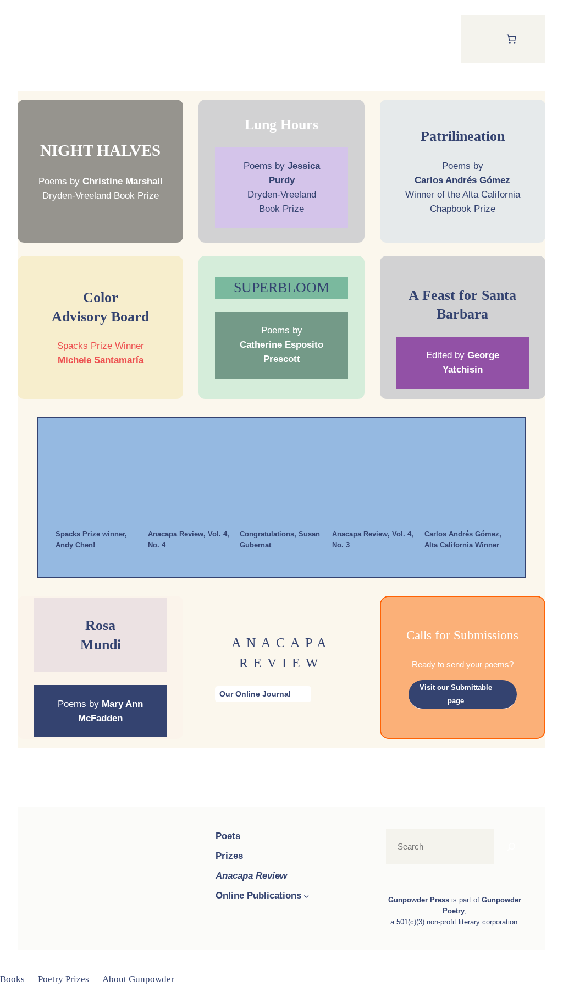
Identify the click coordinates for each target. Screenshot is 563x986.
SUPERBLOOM (281, 287)
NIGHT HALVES (100, 150)
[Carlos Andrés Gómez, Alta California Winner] (465, 478)
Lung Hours (281, 124)
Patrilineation (463, 136)
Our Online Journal (255, 693)
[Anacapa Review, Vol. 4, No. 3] (374, 478)
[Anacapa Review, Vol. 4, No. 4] (189, 478)
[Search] (511, 846)
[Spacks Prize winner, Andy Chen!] (97, 478)
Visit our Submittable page (456, 694)
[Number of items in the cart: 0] (511, 39)
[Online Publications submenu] (306, 896)
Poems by (281, 344)
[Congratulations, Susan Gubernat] (281, 478)
